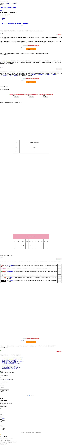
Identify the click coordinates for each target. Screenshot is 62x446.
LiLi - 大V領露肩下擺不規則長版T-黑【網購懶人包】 (15, 23)
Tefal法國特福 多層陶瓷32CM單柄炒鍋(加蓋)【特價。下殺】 (12, 359)
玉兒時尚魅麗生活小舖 (8, 7)
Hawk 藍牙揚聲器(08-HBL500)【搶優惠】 (9, 362)
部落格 (3, 18)
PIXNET (24, 432)
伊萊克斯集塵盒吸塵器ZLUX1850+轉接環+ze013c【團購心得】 (13, 361)
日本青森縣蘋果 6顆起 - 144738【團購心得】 (9, 368)
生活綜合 (8, 15)
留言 (8, 379)
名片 (3, 19)
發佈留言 (2, 391)
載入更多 (2, 385)
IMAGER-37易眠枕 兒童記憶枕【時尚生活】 (9, 360)
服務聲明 (40, 432)
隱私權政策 (36, 432)
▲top (1, 383)
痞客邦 (6, 379)
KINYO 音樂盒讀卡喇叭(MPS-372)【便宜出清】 (10, 366)
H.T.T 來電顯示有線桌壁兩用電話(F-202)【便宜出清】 (11, 363)
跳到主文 (1, 10)
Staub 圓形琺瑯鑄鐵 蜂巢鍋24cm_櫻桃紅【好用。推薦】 (11, 367)
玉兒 (1, 373)
